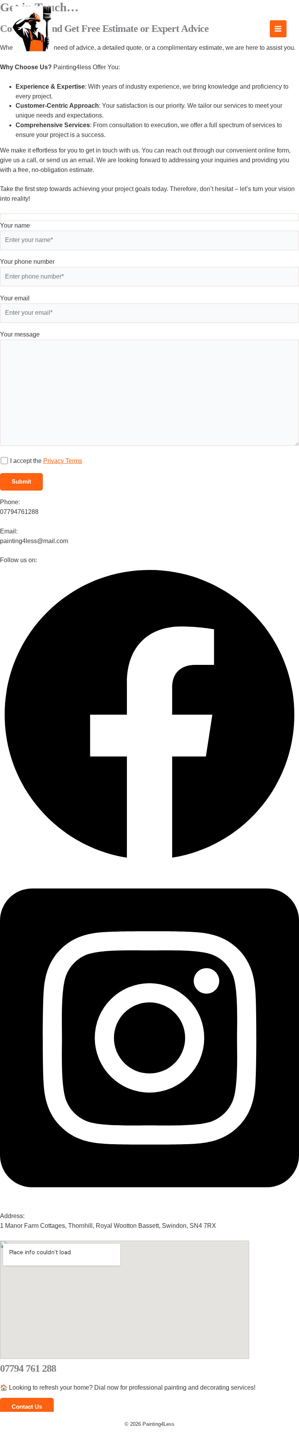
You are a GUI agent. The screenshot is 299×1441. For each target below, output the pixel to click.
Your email (15, 298)
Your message (20, 334)
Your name (15, 225)
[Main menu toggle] (278, 28)
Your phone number (27, 261)
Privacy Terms (62, 461)
